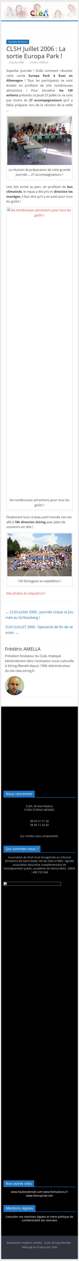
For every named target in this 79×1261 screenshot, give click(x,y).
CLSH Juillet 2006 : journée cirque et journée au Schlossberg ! (39, 615)
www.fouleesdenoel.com (26, 1192)
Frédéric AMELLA (39, 62)
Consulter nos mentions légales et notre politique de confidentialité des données (39, 1218)
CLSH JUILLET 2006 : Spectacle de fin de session (39, 630)
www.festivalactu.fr (55, 1192)
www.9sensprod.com (39, 1195)
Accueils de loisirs (17, 41)
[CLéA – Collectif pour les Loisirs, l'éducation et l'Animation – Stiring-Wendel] (39, 4)
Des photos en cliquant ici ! (25, 593)
